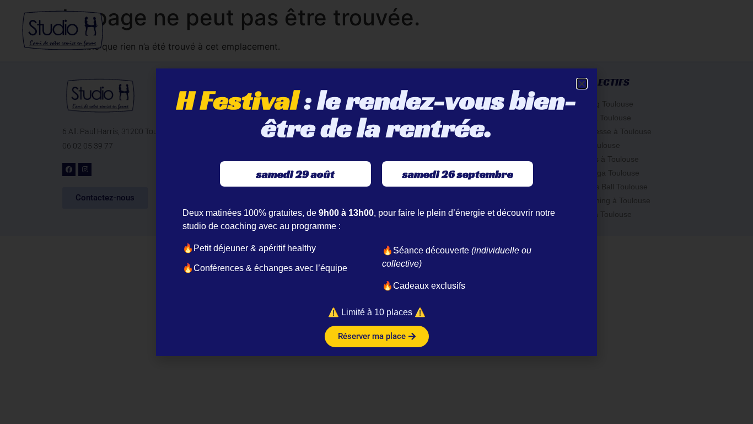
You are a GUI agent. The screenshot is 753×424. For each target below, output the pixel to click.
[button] (582, 84)
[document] (376, 212)
